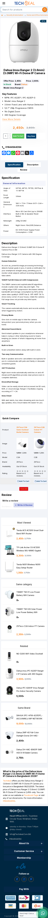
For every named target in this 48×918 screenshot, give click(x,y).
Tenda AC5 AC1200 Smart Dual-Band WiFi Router (30, 532)
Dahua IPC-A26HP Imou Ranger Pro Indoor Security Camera (30, 689)
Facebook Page (31, 795)
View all (23, 489)
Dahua (24, 84)
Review (23, 170)
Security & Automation (15, 15)
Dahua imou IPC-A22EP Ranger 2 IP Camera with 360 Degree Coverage (30, 673)
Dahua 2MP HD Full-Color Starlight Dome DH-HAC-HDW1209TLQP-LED (27, 734)
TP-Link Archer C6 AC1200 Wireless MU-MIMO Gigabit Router (28, 549)
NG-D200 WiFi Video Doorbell (29, 653)
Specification (14, 164)
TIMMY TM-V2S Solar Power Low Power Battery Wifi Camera (29, 611)
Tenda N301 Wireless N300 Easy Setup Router (28, 566)
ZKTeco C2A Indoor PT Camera (30, 626)
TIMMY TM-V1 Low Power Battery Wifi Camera (28, 593)
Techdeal (7, 780)
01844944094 (9, 801)
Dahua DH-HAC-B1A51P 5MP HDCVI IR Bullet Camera (29, 751)
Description (32, 164)
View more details (11, 119)
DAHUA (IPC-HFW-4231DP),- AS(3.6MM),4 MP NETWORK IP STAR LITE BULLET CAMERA (29, 717)
